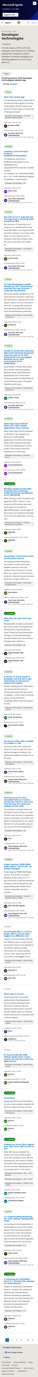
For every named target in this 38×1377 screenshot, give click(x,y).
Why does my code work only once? (17, 619)
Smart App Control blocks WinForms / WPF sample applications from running (16, 425)
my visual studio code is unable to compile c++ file (18, 742)
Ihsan (10, 1031)
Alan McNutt (12, 592)
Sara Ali (11, 1074)
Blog (30, 1362)
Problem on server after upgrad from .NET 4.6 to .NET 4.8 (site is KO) (19, 1146)
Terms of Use (28, 1368)
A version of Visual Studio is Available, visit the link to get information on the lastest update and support (17, 679)
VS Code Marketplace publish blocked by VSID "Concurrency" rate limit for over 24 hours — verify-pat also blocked (18, 287)
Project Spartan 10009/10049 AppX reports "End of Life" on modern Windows (18, 866)
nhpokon (11, 1318)
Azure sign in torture (14, 994)
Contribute (5, 1365)
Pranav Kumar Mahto (16, 772)
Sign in (33, 23)
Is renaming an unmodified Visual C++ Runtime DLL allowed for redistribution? (19, 1281)
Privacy (14, 1365)
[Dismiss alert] (34, 3)
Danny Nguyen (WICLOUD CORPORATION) (17, 847)
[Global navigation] (2, 22)
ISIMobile (11, 532)
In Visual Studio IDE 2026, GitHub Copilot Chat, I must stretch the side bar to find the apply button (18, 1058)
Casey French (13, 1253)
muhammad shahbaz (16, 1201)
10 (28, 1340)
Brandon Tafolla (14, 125)
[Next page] (32, 1340)
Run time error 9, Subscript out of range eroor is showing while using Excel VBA (19, 219)
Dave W (11, 1121)
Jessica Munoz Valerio (16, 725)
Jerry (10, 838)
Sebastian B (12, 970)
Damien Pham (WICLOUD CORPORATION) (17, 780)
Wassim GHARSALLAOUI (17, 1193)
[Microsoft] (19, 22)
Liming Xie (12, 325)
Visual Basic (9, 1098)
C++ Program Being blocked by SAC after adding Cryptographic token (18, 1218)
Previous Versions (20, 1362)
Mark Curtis (12, 191)
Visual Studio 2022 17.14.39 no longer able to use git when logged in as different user (18, 933)
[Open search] (28, 22)
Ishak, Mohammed (15, 717)
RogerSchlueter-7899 (15, 653)
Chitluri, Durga (13, 397)
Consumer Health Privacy (10, 1368)
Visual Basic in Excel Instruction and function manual (19, 557)
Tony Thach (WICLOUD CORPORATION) (16, 200)
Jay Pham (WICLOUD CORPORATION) (15, 134)
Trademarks (22, 1371)
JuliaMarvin (12, 1039)
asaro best (12, 978)
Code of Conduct (7, 1371)
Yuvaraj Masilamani (15, 465)
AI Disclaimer (6, 1362)
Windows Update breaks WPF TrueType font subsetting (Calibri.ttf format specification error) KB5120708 (18, 492)
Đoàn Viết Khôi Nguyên (16, 906)
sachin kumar (13, 258)
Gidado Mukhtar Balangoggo (18, 1082)
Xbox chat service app (14, 97)
